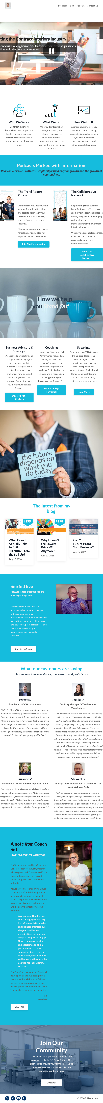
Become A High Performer (51, 390)
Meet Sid (62, 5)
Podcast (80, 5)
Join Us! (51, 1082)
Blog (71, 5)
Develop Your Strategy (19, 397)
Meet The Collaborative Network (87, 255)
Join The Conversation (33, 244)
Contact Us (92, 5)
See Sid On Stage (23, 649)
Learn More (84, 392)
